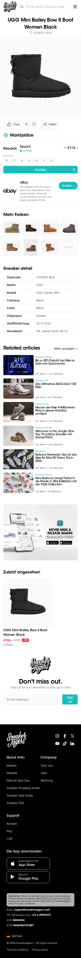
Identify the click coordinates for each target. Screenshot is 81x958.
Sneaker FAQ (15, 803)
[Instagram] (57, 736)
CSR (9, 838)
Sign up (70, 699)
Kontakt (12, 823)
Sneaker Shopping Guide (23, 788)
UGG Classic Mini (47, 292)
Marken (12, 765)
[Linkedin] (72, 743)
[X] (72, 736)
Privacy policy (40, 949)
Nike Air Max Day (18, 780)
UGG (39, 285)
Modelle (12, 773)
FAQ (9, 831)
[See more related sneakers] (69, 247)
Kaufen (55, 169)
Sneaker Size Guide (20, 795)
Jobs (43, 773)
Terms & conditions (17, 949)
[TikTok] (65, 743)
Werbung (46, 780)
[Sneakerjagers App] (40, 532)
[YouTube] (57, 743)
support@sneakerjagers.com (32, 910)
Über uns (46, 765)
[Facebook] (65, 736)
